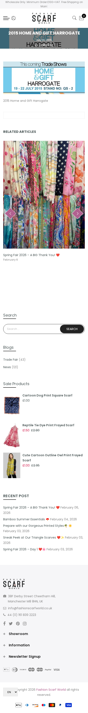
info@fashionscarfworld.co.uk (30, 608)
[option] (44, 201)
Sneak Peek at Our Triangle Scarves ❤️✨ (33, 537)
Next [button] (77, 213)
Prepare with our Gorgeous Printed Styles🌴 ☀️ (37, 526)
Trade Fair (45, 45)
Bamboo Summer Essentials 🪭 (26, 519)
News (7, 367)
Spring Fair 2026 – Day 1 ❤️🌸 (24, 549)
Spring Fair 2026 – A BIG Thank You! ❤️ (31, 255)
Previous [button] (10, 213)
